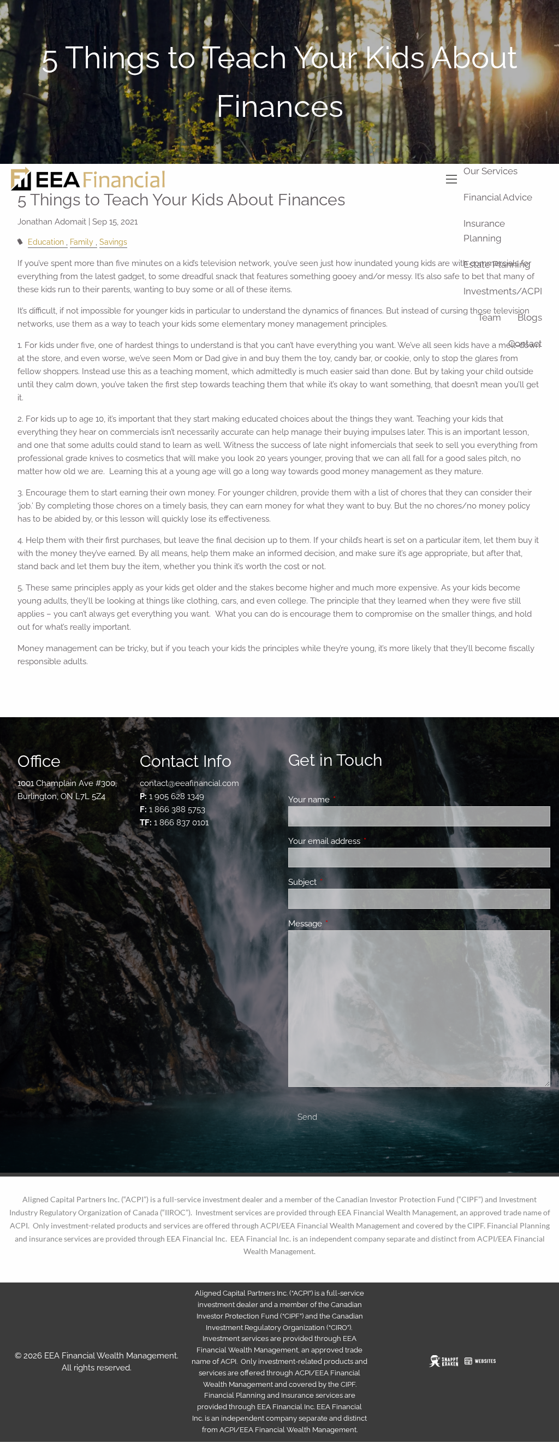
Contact (525, 343)
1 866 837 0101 (181, 823)
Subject (342, 882)
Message (344, 924)
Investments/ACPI (502, 291)
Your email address (363, 841)
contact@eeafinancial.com (189, 783)
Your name (348, 800)
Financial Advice (497, 197)
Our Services (490, 171)
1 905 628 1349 (176, 796)
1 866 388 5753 (177, 809)
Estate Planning (497, 264)
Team (489, 317)
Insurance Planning (484, 231)
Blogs (530, 317)
